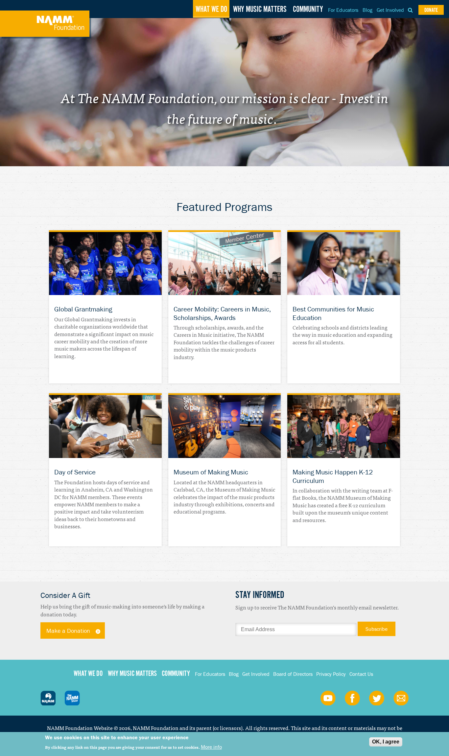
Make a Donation (68, 630)
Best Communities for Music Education (333, 313)
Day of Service (75, 472)
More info (211, 747)
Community (308, 10)
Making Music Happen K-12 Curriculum (333, 476)
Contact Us (361, 674)
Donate (431, 10)
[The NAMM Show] (72, 697)
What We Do (211, 10)
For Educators (343, 10)
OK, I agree (385, 742)
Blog (367, 10)
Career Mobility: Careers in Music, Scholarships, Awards (222, 313)
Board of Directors (293, 674)
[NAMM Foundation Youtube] (328, 697)
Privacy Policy (331, 674)
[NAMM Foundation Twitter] (376, 697)
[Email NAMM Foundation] (401, 697)
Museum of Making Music (211, 472)
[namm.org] (48, 697)
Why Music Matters (260, 10)
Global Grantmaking (83, 309)
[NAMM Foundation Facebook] (352, 697)
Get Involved (390, 10)
